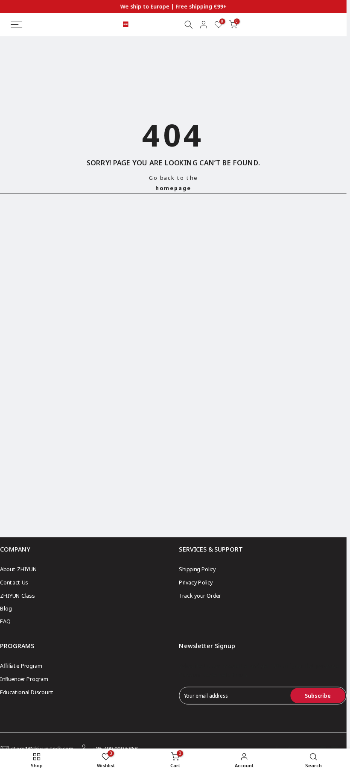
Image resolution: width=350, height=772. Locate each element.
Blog (6, 608)
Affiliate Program (21, 665)
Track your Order (200, 595)
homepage (173, 187)
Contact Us (14, 582)
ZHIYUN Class (17, 595)
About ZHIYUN (18, 569)
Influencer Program (24, 678)
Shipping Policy (197, 569)
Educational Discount (26, 692)
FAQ (5, 621)
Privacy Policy (196, 582)
